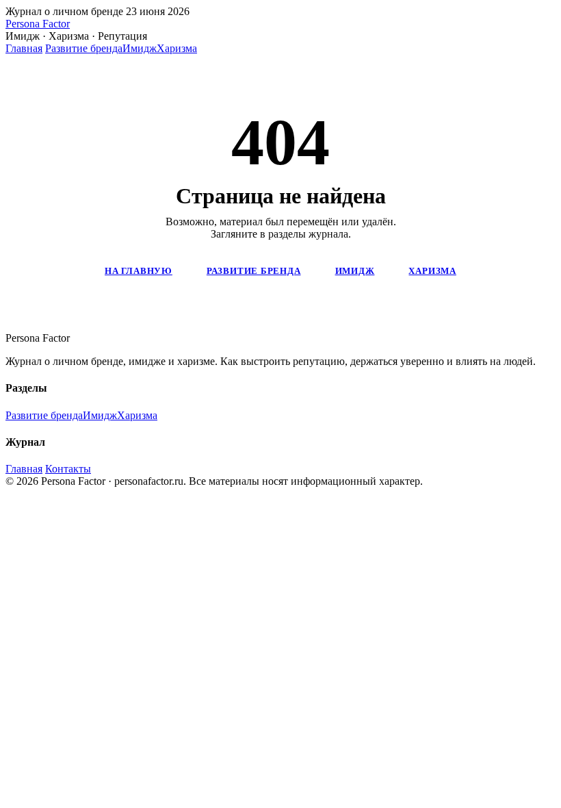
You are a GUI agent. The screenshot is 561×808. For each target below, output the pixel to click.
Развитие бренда (83, 48)
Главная (23, 48)
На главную (138, 271)
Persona (37, 23)
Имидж (139, 48)
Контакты (68, 469)
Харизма (177, 48)
